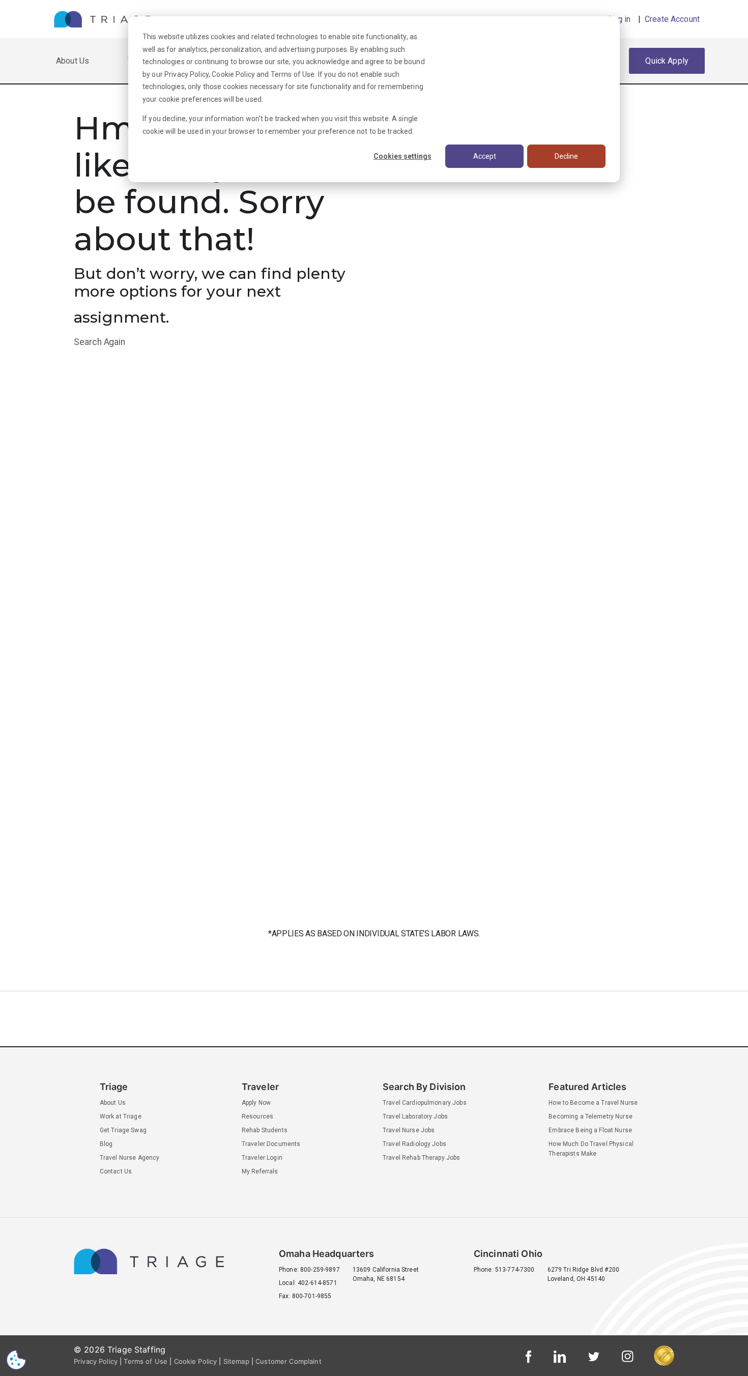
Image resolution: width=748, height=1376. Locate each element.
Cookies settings (402, 156)
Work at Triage (120, 1116)
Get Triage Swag (123, 1130)
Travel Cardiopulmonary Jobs (425, 1102)
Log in (620, 19)
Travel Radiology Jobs (414, 1144)
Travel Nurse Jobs (409, 1130)
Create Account (671, 19)
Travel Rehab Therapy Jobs (422, 1157)
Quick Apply (666, 61)
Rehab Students (264, 1130)
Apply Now (256, 1102)
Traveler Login (262, 1157)
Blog (106, 1144)
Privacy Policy (186, 74)
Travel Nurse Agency (130, 1157)
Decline (566, 156)
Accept (484, 156)
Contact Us (116, 1171)
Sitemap (236, 1361)
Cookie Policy (233, 74)
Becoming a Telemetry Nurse (590, 1116)
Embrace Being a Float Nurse (590, 1130)
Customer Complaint (288, 1361)
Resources (257, 1116)
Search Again (99, 342)
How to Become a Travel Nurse (593, 1102)
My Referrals (260, 1171)
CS (16, 1359)
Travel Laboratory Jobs (415, 1116)
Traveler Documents (271, 1144)
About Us (72, 61)
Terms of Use (293, 74)
